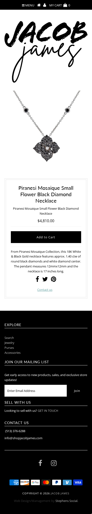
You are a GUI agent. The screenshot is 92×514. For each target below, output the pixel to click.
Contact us (44, 290)
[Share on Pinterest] (53, 280)
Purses (9, 348)
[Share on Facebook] (37, 280)
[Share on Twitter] (45, 280)
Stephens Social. (66, 501)
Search (9, 338)
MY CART (59, 5)
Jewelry (9, 343)
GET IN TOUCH (48, 410)
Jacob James (60, 493)
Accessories (12, 352)
